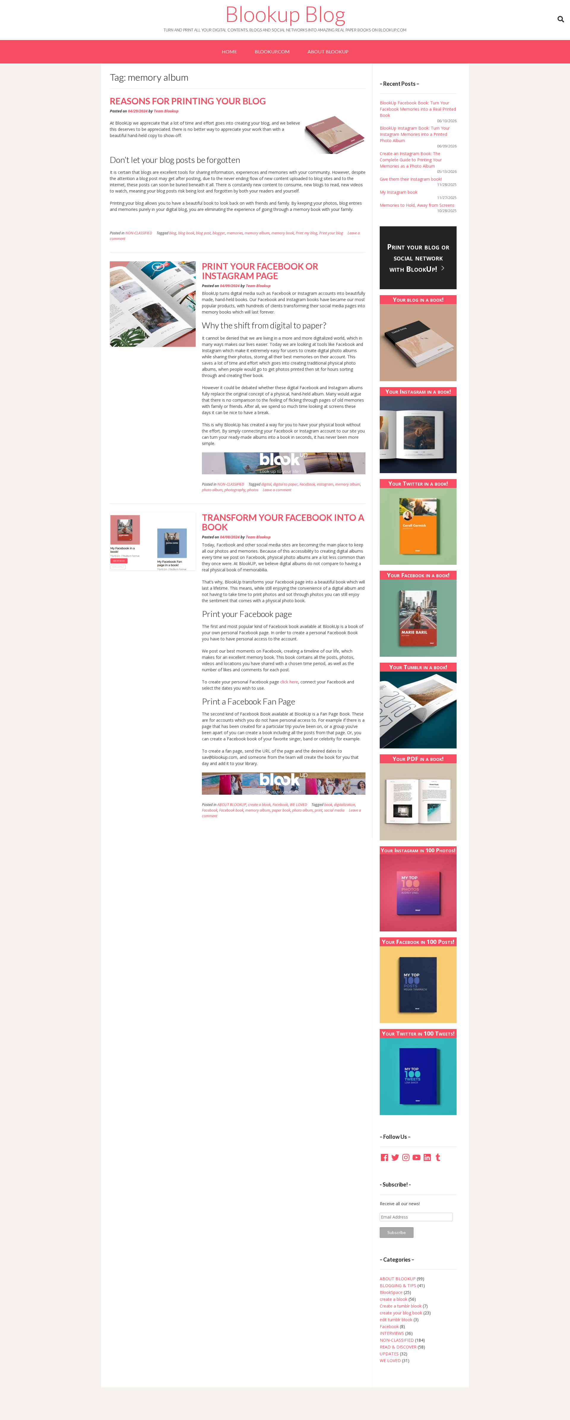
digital (266, 484)
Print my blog (306, 233)
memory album (257, 233)
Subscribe (396, 1232)
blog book (186, 233)
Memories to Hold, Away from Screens (417, 205)
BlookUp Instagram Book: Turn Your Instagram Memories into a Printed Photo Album (415, 134)
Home (229, 51)
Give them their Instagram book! (411, 179)
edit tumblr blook (396, 1319)
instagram (325, 484)
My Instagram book (398, 192)
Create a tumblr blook (401, 1306)
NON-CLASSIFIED (138, 233)
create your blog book (401, 1313)
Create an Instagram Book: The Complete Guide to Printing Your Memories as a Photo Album (411, 160)
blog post (203, 233)
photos (252, 489)
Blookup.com (272, 51)
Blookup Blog (285, 13)
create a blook (259, 804)
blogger (219, 233)
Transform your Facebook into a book (283, 522)
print (318, 810)
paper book (281, 810)
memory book (282, 233)
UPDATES (389, 1354)
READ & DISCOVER (398, 1347)
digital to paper (285, 484)
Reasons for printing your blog (188, 101)
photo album (212, 489)
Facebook (307, 484)
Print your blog (331, 233)
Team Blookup (166, 111)
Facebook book (231, 810)
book (328, 804)
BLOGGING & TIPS (398, 1285)
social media (334, 810)
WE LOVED (298, 804)
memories (235, 233)
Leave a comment (277, 489)
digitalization (344, 804)
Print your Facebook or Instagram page (260, 271)
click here (289, 682)
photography (235, 489)
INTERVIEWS (392, 1333)
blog (172, 233)
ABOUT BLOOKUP (328, 51)
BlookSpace (391, 1292)
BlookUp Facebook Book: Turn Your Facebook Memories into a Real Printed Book (418, 109)
